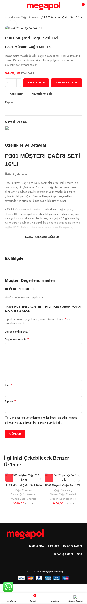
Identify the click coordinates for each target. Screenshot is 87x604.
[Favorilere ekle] (36, 478)
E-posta (10, 401)
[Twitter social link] (21, 102)
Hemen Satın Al (66, 82)
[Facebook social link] (16, 102)
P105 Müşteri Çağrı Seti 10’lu (24, 485)
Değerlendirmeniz (17, 339)
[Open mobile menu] (5, 6)
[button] (9, 478)
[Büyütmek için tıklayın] (12, 24)
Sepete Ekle (36, 82)
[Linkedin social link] (30, 102)
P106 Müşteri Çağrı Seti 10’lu (63, 485)
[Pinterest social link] (26, 102)
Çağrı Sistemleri (23, 490)
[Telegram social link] (35, 102)
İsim (8, 385)
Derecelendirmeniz (17, 331)
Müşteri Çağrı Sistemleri (24, 499)
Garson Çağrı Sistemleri (25, 17)
